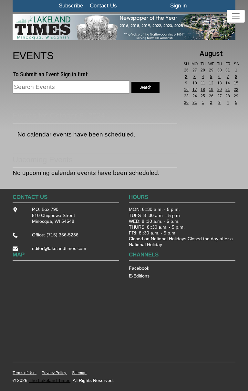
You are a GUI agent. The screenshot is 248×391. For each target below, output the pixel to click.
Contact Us (103, 6)
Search (145, 87)
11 (203, 83)
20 (219, 89)
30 (219, 70)
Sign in (178, 6)
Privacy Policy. (54, 373)
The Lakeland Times (49, 380)
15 (236, 83)
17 (194, 89)
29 (211, 70)
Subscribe (71, 6)
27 (194, 70)
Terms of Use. (24, 373)
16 (186, 89)
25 (203, 96)
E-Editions (139, 275)
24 (194, 96)
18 (203, 89)
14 (227, 83)
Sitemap (79, 373)
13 (219, 83)
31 (227, 70)
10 (194, 83)
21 (227, 89)
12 (211, 83)
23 (186, 96)
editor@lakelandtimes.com (59, 248)
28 (203, 70)
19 (211, 89)
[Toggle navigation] (236, 16)
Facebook (139, 268)
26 (186, 70)
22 (236, 89)
